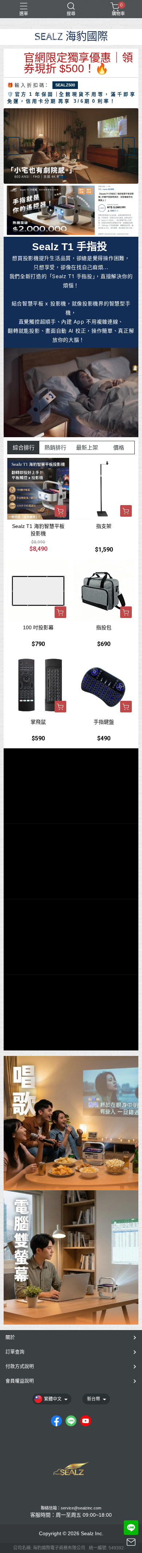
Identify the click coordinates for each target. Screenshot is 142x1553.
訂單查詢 (14, 1351)
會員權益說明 (19, 1380)
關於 (10, 1337)
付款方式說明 (19, 1366)
